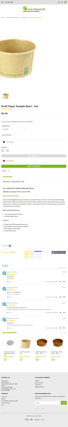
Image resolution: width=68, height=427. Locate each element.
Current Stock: (7, 135)
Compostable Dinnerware (12, 17)
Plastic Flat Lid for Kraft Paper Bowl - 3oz (9, 353)
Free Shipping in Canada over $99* (9, 401)
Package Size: (6, 126)
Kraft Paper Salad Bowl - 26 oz (41, 352)
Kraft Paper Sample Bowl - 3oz (35, 17)
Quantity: (4, 147)
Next (64, 333)
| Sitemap (39, 416)
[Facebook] (2, 171)
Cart (2, 405)
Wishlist (37, 380)
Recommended (10, 332)
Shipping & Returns (39, 387)
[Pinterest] (9, 171)
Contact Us (4, 396)
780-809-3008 (9, 2)
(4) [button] (32, 251)
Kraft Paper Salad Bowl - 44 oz (56, 352)
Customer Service (5, 403)
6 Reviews (27, 356)
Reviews (3, 398)
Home (2, 17)
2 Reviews (42, 356)
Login (36, 382)
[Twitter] (7, 171)
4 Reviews (11, 109)
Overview (7, 177)
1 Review (58, 356)
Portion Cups (23, 17)
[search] (58, 2)
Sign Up (41, 382)
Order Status (38, 384)
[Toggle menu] (2, 3)
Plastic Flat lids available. (11, 195)
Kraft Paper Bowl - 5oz (25, 352)
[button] (59, 252)
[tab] (5, 265)
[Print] (4, 171)
